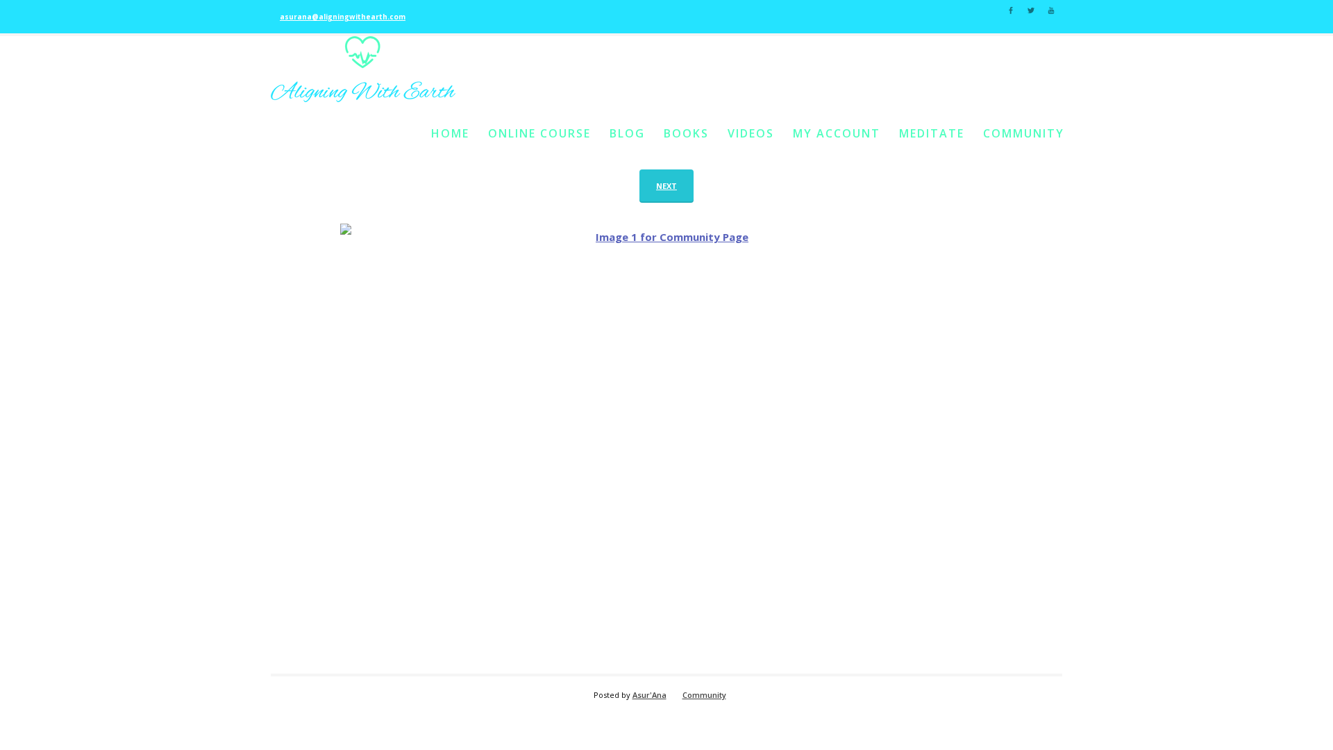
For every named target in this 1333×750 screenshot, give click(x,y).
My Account (836, 133)
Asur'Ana (649, 695)
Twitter (1031, 9)
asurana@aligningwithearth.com (342, 17)
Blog (627, 133)
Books (686, 133)
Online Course (539, 133)
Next (666, 186)
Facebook (1010, 9)
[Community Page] (666, 442)
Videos (751, 133)
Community (1023, 133)
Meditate (931, 133)
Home (450, 133)
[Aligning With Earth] (363, 69)
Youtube (1051, 9)
